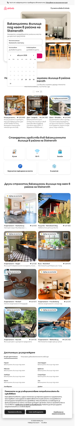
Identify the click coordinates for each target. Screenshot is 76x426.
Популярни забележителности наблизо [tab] (35, 357)
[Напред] (41, 91)
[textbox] (16, 50)
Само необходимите (36, 412)
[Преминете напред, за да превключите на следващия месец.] (33, 55)
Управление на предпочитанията (58, 413)
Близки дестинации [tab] (11, 357)
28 (26, 79)
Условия (44, 423)
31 (10, 83)
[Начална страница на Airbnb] (9, 8)
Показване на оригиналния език (57, 2)
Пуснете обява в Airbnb (60, 8)
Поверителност (33, 423)
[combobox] (25, 43)
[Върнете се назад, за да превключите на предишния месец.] (10, 55)
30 (34, 79)
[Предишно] (33, 91)
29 (30, 79)
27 (22, 79)
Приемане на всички (15, 412)
